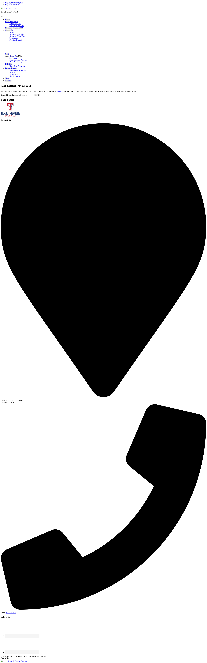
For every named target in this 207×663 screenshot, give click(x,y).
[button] (11, 22)
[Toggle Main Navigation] (2, 16)
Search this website (7, 95)
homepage (60, 91)
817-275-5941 (11, 613)
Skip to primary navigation (14, 3)
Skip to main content (12, 5)
